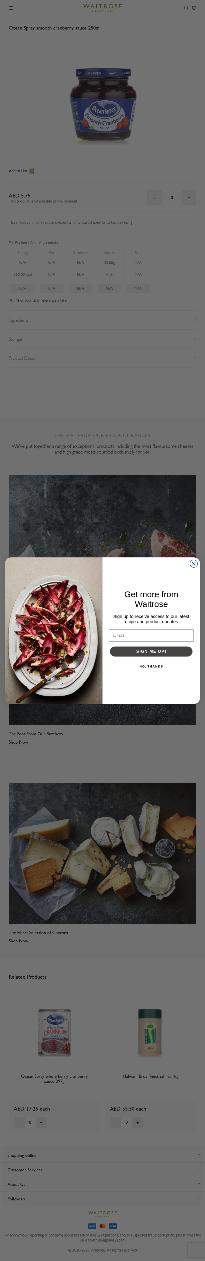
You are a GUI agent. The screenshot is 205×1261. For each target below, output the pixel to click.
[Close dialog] (194, 563)
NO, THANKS (151, 666)
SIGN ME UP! (151, 651)
